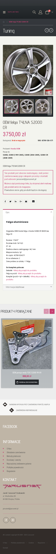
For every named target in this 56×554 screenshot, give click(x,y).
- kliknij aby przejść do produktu (25, 270)
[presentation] (52, 311)
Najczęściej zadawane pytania (19, 464)
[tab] (28, 212)
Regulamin (11, 471)
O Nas (9, 449)
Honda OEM (15, 149)
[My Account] (40, 12)
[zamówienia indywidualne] (28, 410)
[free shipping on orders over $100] (28, 404)
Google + (21, 201)
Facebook (5, 201)
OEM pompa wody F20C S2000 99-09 (26, 372)
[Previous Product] (47, 30)
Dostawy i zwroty (14, 460)
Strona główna (4, 22)
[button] (50, 92)
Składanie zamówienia (16, 452)
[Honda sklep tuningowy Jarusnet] (13, 12)
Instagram (13, 520)
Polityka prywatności (15, 467)
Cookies (31, 543)
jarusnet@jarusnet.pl (26, 179)
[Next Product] (51, 30)
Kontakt (5, 548)
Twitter (10, 201)
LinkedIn (15, 201)
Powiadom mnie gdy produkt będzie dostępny (25, 190)
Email (26, 201)
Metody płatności (14, 456)
